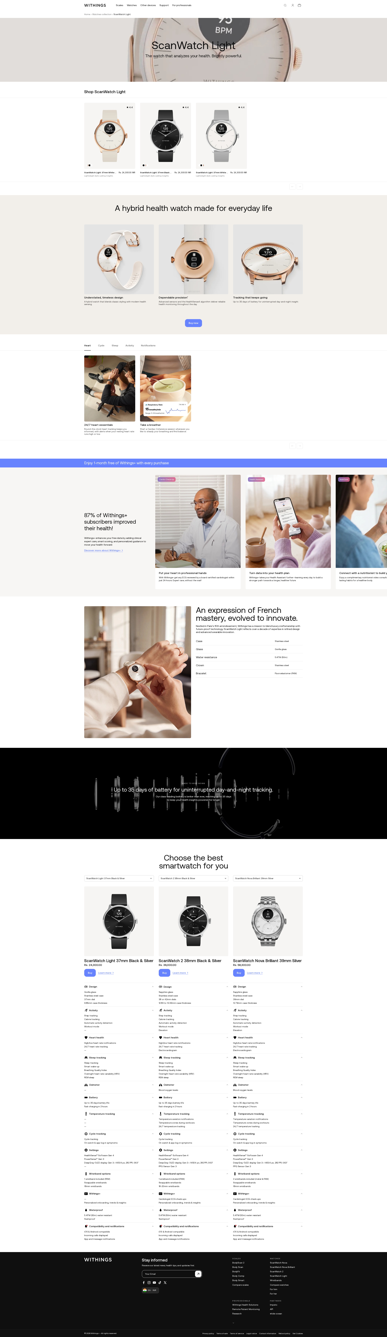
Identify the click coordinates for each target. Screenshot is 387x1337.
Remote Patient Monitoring (246, 1309)
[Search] (285, 5)
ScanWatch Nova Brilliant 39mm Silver (267, 960)
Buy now (193, 323)
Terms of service (237, 1333)
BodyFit (236, 1271)
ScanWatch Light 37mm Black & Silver (118, 960)
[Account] (292, 5)
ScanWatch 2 (276, 1271)
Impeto (273, 1305)
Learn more (104, 972)
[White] (91, 165)
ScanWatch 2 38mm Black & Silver (190, 960)
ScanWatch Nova (278, 1262)
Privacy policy (208, 1333)
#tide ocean (276, 1313)
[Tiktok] (160, 1282)
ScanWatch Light (278, 1276)
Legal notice (251, 1333)
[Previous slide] (292, 187)
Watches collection (102, 14)
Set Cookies (298, 1333)
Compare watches (279, 1285)
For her (273, 1293)
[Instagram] (149, 1282)
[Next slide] (300, 187)
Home (87, 14)
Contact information (267, 1333)
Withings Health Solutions (245, 1305)
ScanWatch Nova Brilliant (282, 1267)
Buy (90, 972)
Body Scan (237, 1267)
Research (237, 1313)
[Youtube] (154, 1282)
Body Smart (238, 1280)
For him (273, 1289)
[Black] (89, 165)
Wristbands (276, 1280)
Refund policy (284, 1333)
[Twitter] (165, 1282)
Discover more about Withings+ (102, 550)
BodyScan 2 (238, 1262)
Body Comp (238, 1276)
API (271, 1309)
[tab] (87, 347)
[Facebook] (144, 1282)
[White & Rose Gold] (88, 165)
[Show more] (267, 1323)
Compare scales (240, 1285)
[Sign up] (198, 1274)
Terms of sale (222, 1333)
